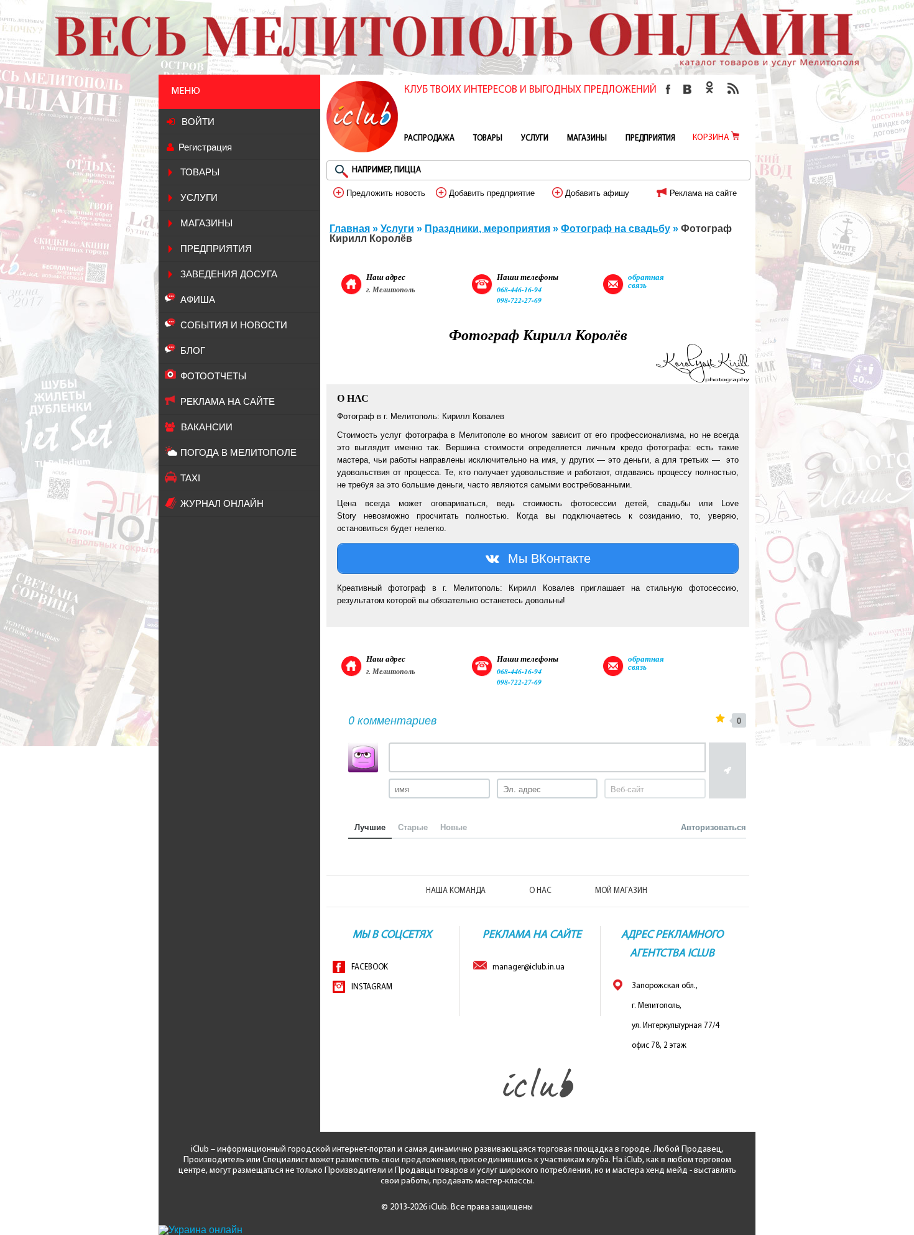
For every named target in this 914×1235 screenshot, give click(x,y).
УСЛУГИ (199, 197)
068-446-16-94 (519, 289)
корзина (712, 137)
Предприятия (216, 248)
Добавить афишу (596, 193)
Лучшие (369, 827)
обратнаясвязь (646, 280)
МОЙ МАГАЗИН (621, 891)
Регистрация (205, 147)
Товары (487, 138)
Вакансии (207, 427)
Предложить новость (384, 193)
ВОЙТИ (197, 121)
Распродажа (429, 138)
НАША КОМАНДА (456, 891)
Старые (413, 827)
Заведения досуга (228, 274)
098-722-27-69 (519, 300)
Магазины (206, 223)
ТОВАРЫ (199, 172)
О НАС (540, 891)
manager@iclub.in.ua (526, 967)
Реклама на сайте (702, 193)
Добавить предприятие (490, 193)
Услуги (534, 138)
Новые (453, 827)
